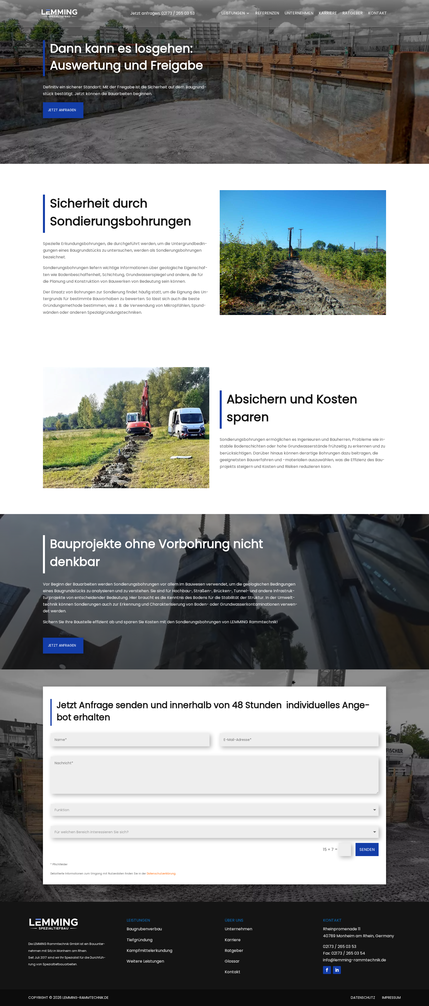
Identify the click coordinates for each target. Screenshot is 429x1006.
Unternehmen (299, 13)
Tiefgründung (139, 940)
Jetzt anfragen (62, 109)
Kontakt (377, 13)
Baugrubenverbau (144, 929)
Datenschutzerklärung (161, 873)
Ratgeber (352, 13)
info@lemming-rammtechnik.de (354, 960)
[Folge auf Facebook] (327, 970)
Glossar (232, 961)
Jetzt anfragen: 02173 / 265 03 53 (162, 13)
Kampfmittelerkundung (149, 950)
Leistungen (233, 13)
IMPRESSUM (391, 997)
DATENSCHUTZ (363, 997)
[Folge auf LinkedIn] (337, 970)
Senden (367, 849)
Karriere (328, 13)
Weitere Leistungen (145, 961)
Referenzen (267, 13)
